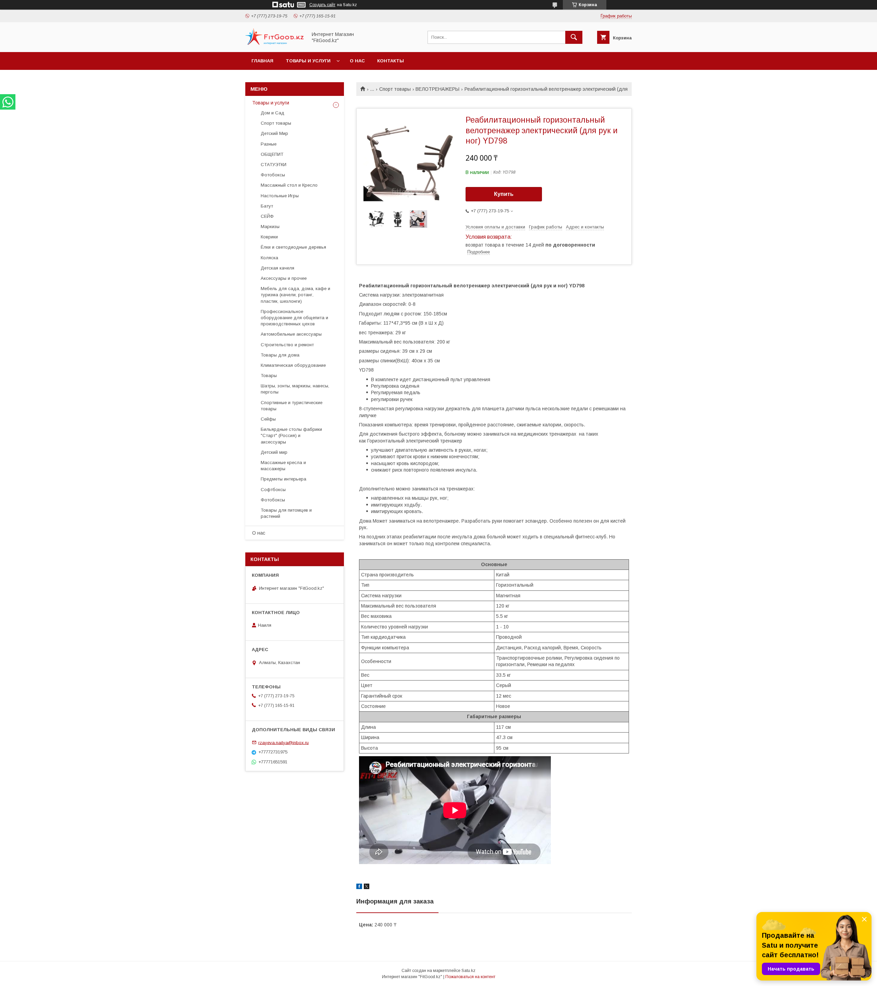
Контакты (390, 60)
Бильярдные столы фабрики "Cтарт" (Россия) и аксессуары (291, 435)
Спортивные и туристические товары (291, 405)
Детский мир (274, 452)
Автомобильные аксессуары (291, 334)
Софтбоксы (273, 489)
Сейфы (268, 419)
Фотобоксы (273, 174)
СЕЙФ (267, 216)
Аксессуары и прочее (284, 278)
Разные (268, 144)
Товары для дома (280, 355)
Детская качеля (277, 268)
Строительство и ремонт (287, 344)
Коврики (269, 236)
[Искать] (573, 37)
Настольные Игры (280, 195)
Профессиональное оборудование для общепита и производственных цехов (294, 317)
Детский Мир (274, 133)
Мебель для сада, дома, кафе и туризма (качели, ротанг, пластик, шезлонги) (295, 294)
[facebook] (359, 887)
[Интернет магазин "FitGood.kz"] (274, 43)
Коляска (269, 257)
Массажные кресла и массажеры (283, 465)
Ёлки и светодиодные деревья (293, 247)
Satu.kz (468, 970)
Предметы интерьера (283, 479)
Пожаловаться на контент (470, 976)
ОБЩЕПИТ (272, 154)
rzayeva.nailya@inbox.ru (283, 742)
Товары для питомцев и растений (286, 513)
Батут (267, 206)
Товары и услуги (308, 60)
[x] (366, 887)
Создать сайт (322, 4)
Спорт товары (395, 89)
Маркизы (270, 226)
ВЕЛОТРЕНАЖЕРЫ (437, 89)
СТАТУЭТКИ (273, 164)
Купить (504, 194)
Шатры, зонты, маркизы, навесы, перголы (295, 389)
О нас (357, 60)
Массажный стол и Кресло (289, 185)
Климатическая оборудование (293, 365)
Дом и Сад (272, 112)
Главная (262, 60)
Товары (269, 375)
